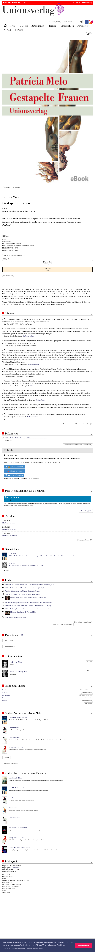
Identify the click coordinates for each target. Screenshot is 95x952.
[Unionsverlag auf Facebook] (87, 22)
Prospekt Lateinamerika (86, 695)
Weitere (7, 757)
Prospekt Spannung (87, 692)
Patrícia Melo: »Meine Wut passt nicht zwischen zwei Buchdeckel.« (27, 438)
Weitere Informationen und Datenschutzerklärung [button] (24, 948)
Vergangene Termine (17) (85, 540)
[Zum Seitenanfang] (91, 314)
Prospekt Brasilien (88, 700)
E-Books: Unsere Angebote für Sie (15, 255)
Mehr (7, 571)
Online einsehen (28, 336)
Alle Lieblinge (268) (85, 511)
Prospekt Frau (89, 698)
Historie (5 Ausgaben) (8, 275)
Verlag (7, 29)
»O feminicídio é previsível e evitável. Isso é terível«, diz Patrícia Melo (28, 602)
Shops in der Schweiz (16, 471)
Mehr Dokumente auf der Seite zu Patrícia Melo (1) (78, 445)
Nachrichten (67, 25)
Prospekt (90, 661)
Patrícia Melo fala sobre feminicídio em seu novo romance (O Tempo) (28, 606)
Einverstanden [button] (83, 946)
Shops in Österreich (16, 475)
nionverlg (29, 10)
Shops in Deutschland (16, 467)
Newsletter (83, 25)
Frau (3, 698)
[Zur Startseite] (5, 26)
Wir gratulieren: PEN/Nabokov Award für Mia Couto (26, 565)
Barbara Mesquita (10, 646)
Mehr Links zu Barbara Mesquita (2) (63, 624)
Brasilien (4, 700)
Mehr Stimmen (10, 420)
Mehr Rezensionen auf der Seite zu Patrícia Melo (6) (77, 424)
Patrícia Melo (9, 640)
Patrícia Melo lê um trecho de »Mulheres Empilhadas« (28, 597)
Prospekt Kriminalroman (86, 690)
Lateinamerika (6, 695)
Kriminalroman (6, 690)
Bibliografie (6, 259)
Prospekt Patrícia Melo (11, 763)
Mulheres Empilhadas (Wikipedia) (16, 617)
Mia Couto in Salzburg (9, 529)
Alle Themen (88, 704)
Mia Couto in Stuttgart (9, 536)
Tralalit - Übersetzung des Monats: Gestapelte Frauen (22, 591)
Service (19, 29)
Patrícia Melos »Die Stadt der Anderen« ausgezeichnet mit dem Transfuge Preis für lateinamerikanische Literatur (46, 555)
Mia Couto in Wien (8, 523)
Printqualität (17, 187)
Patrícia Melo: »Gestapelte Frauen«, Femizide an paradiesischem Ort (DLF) (29, 585)
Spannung (5, 692)
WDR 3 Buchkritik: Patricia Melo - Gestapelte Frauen (22, 594)
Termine (53, 25)
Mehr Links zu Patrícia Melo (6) (83, 622)
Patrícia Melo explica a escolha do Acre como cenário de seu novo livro (28, 609)
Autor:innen (38, 25)
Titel (12, 25)
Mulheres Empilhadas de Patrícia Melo (23, 612)
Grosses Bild (7, 187)
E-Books (24, 25)
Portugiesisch (15, 868)
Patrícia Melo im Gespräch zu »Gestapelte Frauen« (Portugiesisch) (26, 588)
